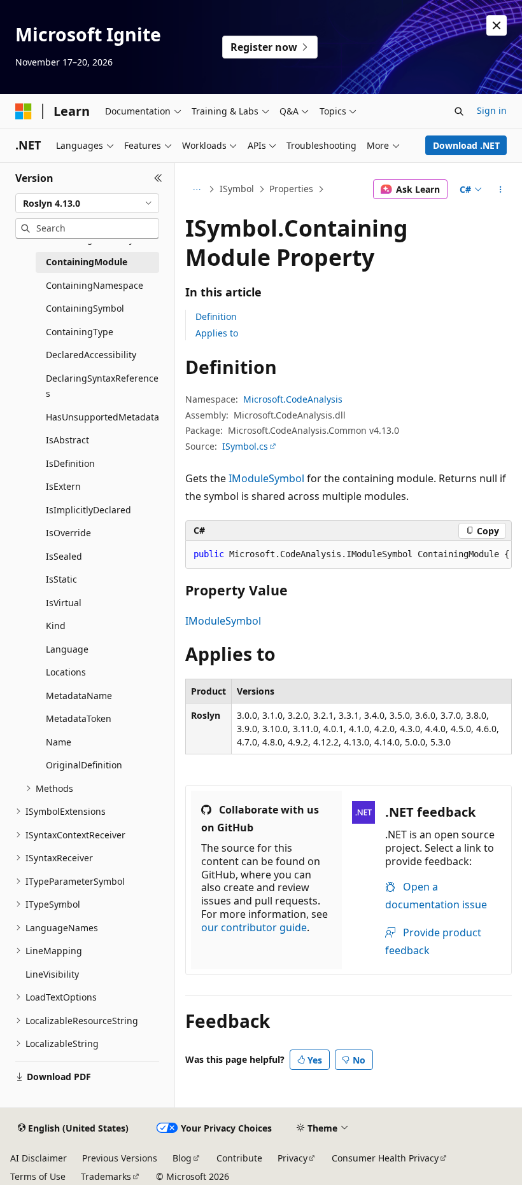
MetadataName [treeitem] (79, 696)
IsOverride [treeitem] (68, 533)
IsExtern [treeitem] (63, 486)
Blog (182, 1158)
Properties (291, 189)
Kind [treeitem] (56, 626)
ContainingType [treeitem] (79, 332)
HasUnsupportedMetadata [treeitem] (102, 417)
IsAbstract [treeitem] (67, 440)
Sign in (492, 110)
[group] (348, 555)
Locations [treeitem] (66, 672)
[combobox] (87, 203)
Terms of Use (38, 1176)
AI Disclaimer (38, 1158)
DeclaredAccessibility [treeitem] (91, 355)
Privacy (292, 1158)
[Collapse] (158, 178)
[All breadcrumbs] (196, 189)
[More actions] (501, 189)
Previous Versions (119, 1158)
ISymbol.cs (245, 446)
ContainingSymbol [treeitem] (85, 308)
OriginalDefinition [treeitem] (84, 765)
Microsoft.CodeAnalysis (292, 399)
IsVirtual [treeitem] (63, 603)
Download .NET (466, 145)
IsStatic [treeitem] (61, 579)
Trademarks (106, 1176)
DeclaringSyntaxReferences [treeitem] (102, 386)
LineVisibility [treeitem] (52, 974)
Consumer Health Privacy (385, 1158)
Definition (216, 316)
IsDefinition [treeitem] (70, 463)
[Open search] (459, 111)
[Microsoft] (23, 111)
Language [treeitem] (67, 649)
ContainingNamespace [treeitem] (94, 285)
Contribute (239, 1158)
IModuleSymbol (266, 478)
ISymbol (237, 189)
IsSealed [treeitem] (64, 556)
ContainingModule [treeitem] (86, 262)
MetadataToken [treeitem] (78, 718)
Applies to (216, 333)
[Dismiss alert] (496, 25)
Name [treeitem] (58, 742)
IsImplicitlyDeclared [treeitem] (88, 510)
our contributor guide (254, 927)
